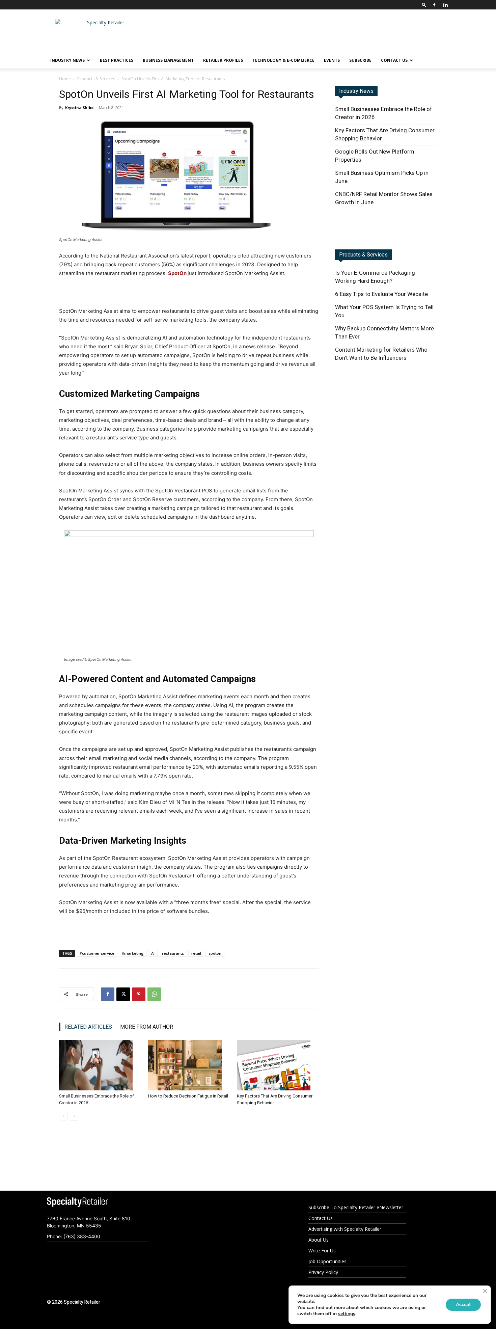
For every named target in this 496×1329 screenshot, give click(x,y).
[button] (424, 4)
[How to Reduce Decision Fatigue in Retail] (189, 1065)
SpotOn (178, 273)
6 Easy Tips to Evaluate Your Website (381, 294)
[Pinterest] (138, 994)
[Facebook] (434, 4)
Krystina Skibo (79, 107)
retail (196, 953)
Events (332, 60)
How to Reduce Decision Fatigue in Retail (188, 1096)
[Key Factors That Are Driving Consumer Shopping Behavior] (278, 1065)
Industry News (356, 91)
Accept (463, 1304)
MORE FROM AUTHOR (146, 1027)
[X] (123, 994)
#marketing (133, 953)
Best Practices (116, 60)
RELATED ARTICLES (88, 1027)
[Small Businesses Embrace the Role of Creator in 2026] (100, 1065)
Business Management (168, 60)
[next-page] (74, 1116)
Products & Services (96, 79)
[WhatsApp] (154, 994)
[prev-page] (63, 1116)
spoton (215, 953)
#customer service (97, 953)
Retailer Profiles (223, 60)
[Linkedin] (445, 4)
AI (153, 953)
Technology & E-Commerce (283, 60)
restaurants (173, 953)
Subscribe (360, 60)
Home (65, 79)
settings (346, 1314)
